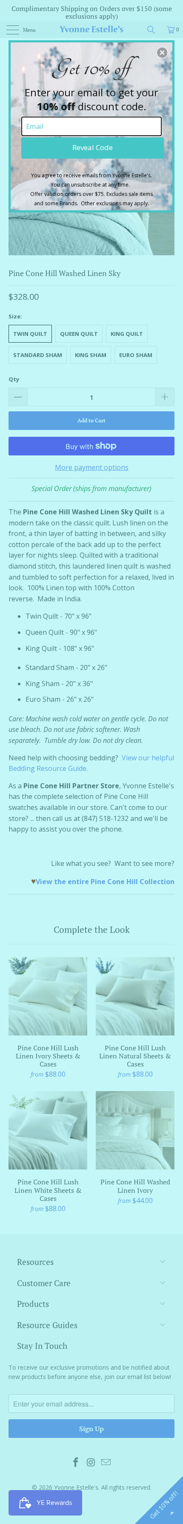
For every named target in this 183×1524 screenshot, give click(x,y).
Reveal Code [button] (92, 147)
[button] (162, 52)
